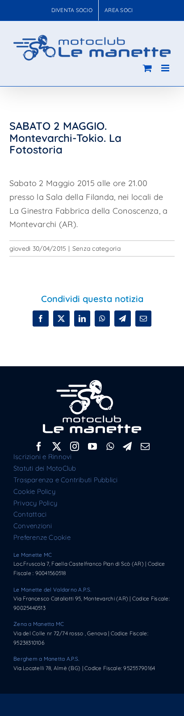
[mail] (145, 446)
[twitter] (56, 446)
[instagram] (74, 446)
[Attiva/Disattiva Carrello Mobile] (147, 68)
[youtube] (92, 446)
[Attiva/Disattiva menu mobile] (166, 68)
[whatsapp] (110, 446)
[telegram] (127, 446)
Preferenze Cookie (42, 537)
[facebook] (38, 446)
